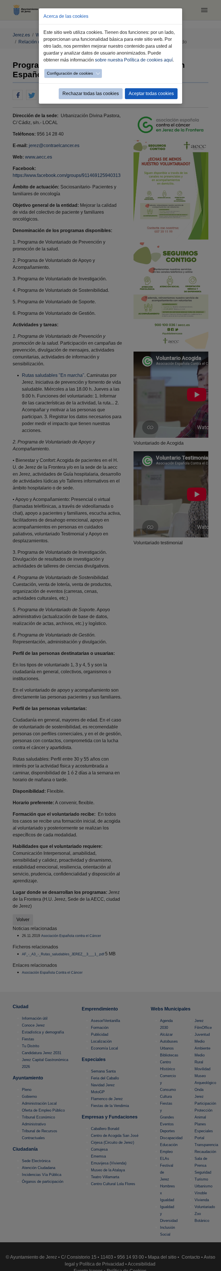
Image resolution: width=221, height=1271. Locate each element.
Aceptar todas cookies (151, 93)
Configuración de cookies (70, 73)
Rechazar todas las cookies (90, 93)
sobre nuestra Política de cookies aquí (134, 59)
